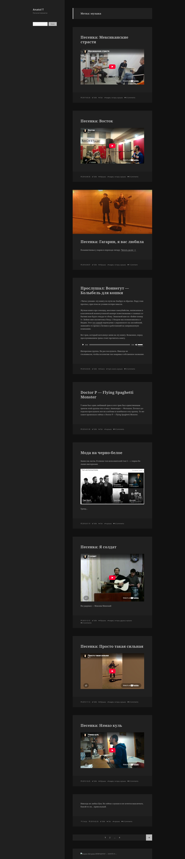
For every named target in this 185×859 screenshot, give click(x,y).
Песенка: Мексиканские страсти (104, 39)
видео (108, 98)
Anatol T (38, 9)
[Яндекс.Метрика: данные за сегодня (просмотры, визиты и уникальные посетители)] (88, 854)
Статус (84, 821)
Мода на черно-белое (101, 452)
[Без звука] (136, 345)
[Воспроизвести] (83, 345)
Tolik (95, 98)
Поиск (53, 24)
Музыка (103, 177)
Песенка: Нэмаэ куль (101, 725)
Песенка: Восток (97, 120)
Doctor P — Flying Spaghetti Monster (107, 394)
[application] (112, 345)
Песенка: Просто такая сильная (112, 646)
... (116, 854)
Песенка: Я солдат (98, 546)
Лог (101, 98)
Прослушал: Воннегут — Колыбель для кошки (105, 290)
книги (114, 369)
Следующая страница (149, 837)
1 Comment (133, 265)
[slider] (140, 344)
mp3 (109, 369)
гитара (113, 98)
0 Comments (130, 98)
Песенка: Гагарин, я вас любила (112, 241)
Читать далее (128, 250)
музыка (120, 98)
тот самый (97, 322)
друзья (123, 620)
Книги (102, 369)
